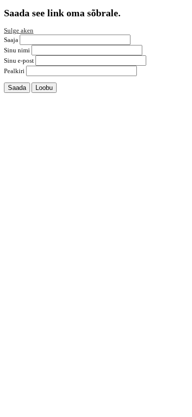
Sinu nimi (17, 50)
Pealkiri (14, 71)
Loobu (44, 87)
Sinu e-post (19, 60)
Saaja (11, 39)
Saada (17, 87)
